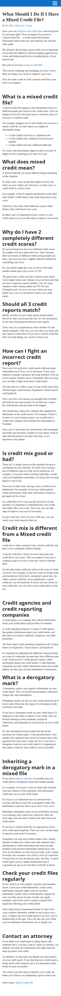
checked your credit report (30, 31)
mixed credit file (33, 65)
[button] (58, 3)
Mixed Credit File (24, 982)
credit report (48, 806)
